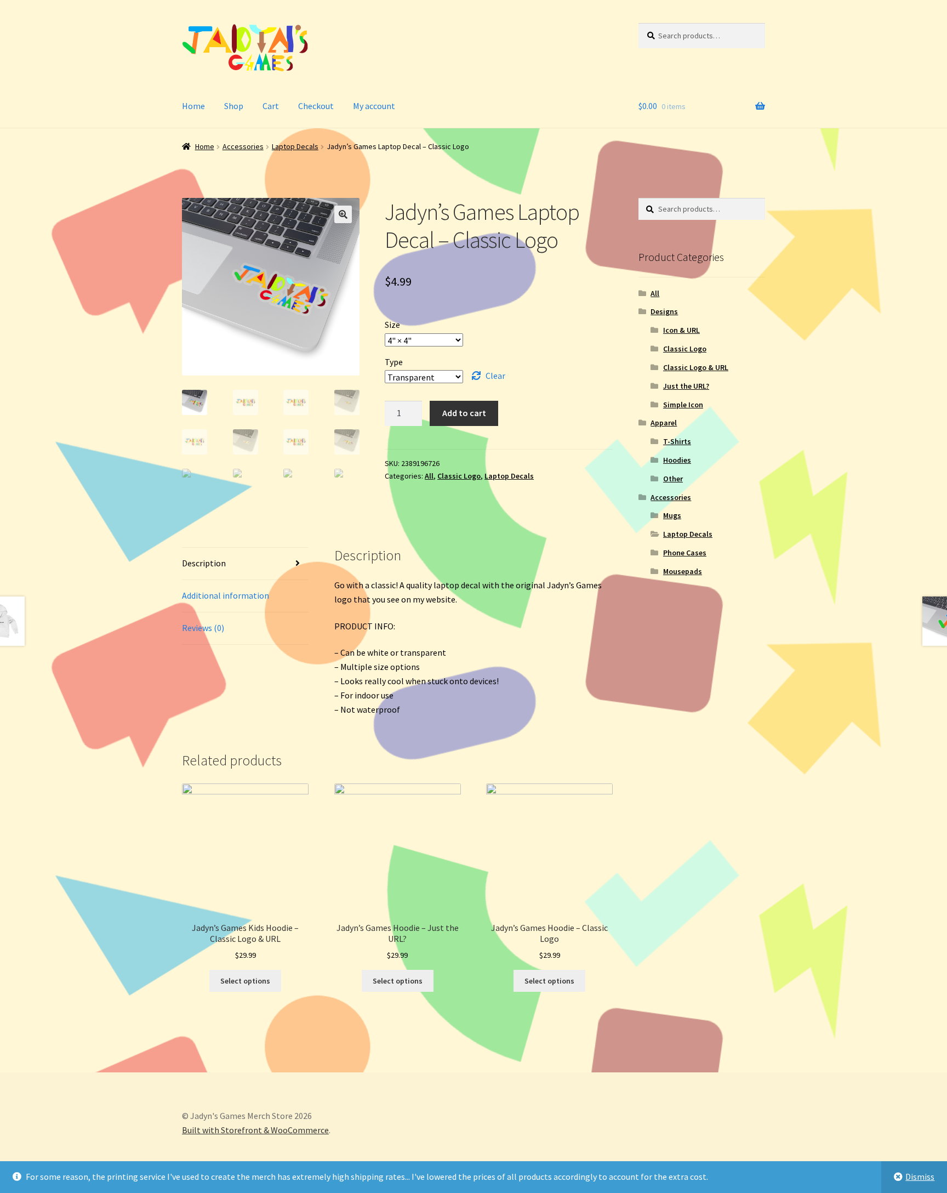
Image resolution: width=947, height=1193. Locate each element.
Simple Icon (683, 405)
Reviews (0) (203, 627)
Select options (245, 981)
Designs (664, 311)
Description (204, 563)
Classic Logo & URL (695, 367)
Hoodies (677, 460)
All (429, 476)
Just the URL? (686, 386)
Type (394, 361)
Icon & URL (681, 330)
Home (193, 105)
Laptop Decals (295, 146)
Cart (271, 105)
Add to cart (464, 412)
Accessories (243, 146)
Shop (233, 105)
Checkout (316, 105)
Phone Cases (684, 553)
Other (673, 479)
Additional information (225, 595)
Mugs (672, 515)
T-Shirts (677, 441)
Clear (495, 375)
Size (392, 324)
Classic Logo (459, 476)
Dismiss (919, 1176)
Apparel (664, 423)
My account (374, 105)
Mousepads (682, 571)
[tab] (245, 564)
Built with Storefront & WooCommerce (255, 1129)
